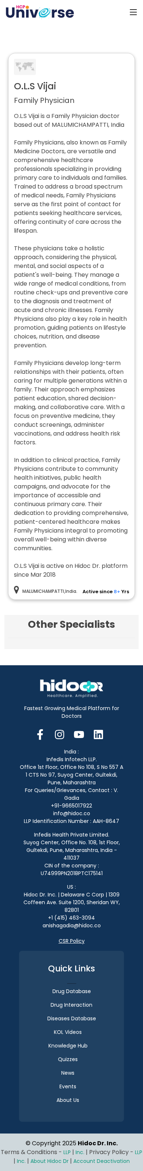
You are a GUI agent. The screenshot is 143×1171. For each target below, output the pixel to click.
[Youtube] (79, 733)
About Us (67, 1100)
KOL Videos (68, 1032)
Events (67, 1086)
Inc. (81, 1152)
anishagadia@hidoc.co (72, 925)
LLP (67, 1152)
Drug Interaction (71, 1005)
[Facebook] (42, 733)
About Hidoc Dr (49, 1161)
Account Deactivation (101, 1161)
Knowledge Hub (68, 1045)
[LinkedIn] (98, 733)
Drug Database (71, 991)
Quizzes (68, 1059)
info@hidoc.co (71, 813)
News (67, 1073)
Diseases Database (71, 1018)
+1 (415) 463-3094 (71, 917)
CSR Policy (72, 941)
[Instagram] (59, 733)
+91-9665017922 (71, 805)
